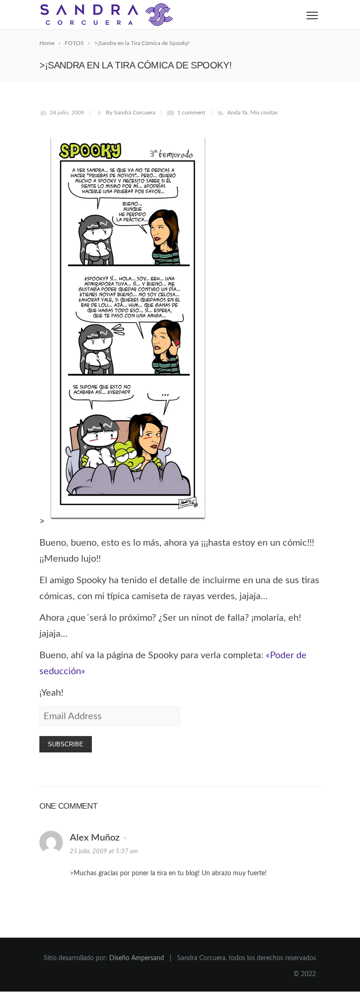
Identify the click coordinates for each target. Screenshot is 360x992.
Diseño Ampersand (136, 958)
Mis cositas (264, 112)
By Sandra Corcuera (130, 112)
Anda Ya (237, 112)
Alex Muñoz (95, 837)
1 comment (191, 112)
